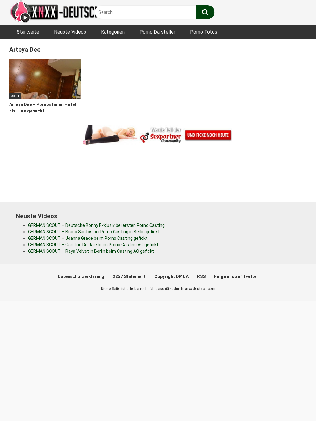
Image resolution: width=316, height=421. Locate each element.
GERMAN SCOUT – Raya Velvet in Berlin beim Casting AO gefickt (91, 251)
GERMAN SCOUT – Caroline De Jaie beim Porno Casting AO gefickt (93, 244)
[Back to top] (295, 402)
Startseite (28, 32)
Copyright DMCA (171, 276)
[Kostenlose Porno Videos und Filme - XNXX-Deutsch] (55, 12)
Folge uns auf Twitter (236, 276)
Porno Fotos (203, 32)
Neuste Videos (70, 32)
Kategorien (113, 32)
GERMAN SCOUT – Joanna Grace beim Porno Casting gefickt (88, 238)
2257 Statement (129, 276)
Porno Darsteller (157, 32)
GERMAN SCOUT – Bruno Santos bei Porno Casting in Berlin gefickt (94, 231)
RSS (201, 276)
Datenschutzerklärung (81, 276)
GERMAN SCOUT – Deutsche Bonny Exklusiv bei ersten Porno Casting (96, 225)
